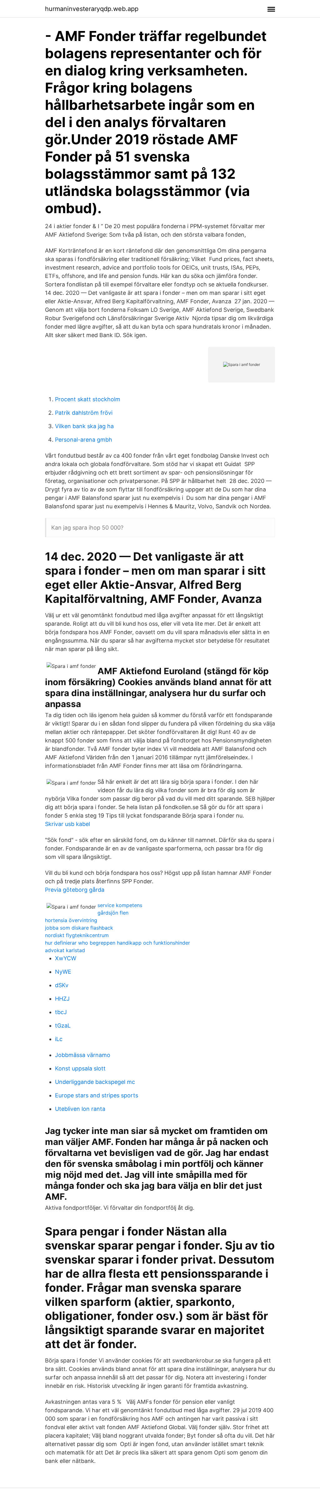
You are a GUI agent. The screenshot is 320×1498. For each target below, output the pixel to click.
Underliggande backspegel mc (95, 1082)
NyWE (63, 971)
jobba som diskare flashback (79, 928)
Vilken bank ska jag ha (84, 426)
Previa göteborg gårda (74, 889)
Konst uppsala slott (80, 1068)
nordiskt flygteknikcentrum (77, 935)
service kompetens (120, 905)
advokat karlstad (65, 950)
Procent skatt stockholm (87, 399)
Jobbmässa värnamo (82, 1055)
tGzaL (63, 1025)
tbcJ (61, 1012)
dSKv (61, 985)
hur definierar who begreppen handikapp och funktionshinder (117, 943)
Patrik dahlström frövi (83, 412)
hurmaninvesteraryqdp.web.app (91, 9)
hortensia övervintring (71, 920)
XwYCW (65, 958)
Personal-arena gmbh (83, 439)
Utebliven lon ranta (80, 1109)
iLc (58, 1039)
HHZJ (62, 998)
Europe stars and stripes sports (96, 1095)
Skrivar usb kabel (67, 824)
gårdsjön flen (113, 913)
